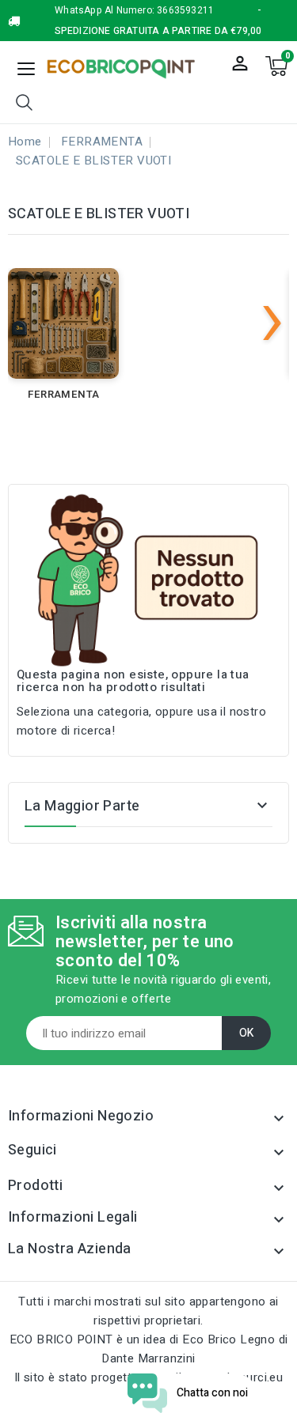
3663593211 (185, 10)
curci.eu (261, 1377)
